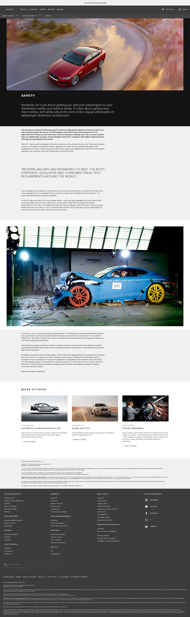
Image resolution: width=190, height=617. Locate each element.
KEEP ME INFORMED (10, 509)
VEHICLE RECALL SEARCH (58, 512)
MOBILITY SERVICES (57, 503)
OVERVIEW (7, 548)
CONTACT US (8, 554)
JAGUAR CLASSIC (102, 503)
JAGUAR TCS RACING (103, 506)
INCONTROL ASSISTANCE (58, 542)
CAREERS (18, 577)
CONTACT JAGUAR (56, 537)
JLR (52, 551)
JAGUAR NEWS (101, 501)
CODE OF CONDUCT (103, 535)
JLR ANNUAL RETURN (103, 517)
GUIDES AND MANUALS (58, 523)
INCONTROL (54, 501)
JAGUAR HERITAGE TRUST (105, 520)
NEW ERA (7, 512)
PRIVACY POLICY (53, 577)
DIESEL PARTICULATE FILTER (59, 526)
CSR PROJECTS (101, 512)
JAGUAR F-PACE (9, 498)
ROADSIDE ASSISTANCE (58, 534)
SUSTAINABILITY (55, 554)
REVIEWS (7, 537)
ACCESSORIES (55, 509)
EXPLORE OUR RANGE (11, 534)
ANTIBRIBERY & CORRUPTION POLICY (108, 541)
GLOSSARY (7, 540)
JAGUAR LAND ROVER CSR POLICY (107, 509)
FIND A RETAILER (56, 540)
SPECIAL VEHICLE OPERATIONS (13, 501)
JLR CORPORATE (64, 577)
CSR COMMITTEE (102, 514)
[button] (23, 9)
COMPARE (7, 503)
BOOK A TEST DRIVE (10, 506)
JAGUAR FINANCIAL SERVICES (13, 520)
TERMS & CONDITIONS (29, 577)
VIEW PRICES (8, 526)
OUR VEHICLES (8, 551)
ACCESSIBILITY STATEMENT (79, 577)
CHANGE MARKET (8, 577)
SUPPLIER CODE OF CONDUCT (106, 538)
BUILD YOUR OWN (9, 523)
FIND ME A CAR (55, 506)
